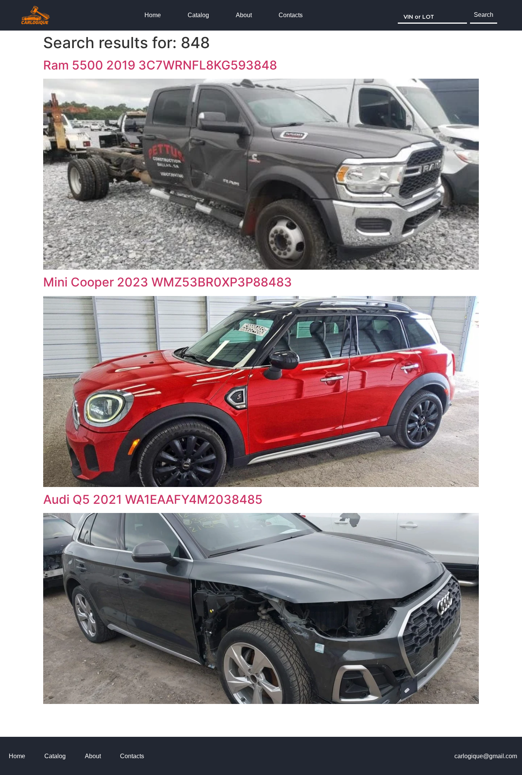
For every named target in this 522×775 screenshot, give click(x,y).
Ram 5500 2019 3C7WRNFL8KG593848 (160, 65)
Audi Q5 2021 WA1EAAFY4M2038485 (153, 499)
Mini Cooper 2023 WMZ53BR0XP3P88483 (167, 282)
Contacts (291, 15)
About (244, 15)
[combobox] (432, 15)
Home (152, 15)
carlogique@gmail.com (485, 756)
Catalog (198, 15)
